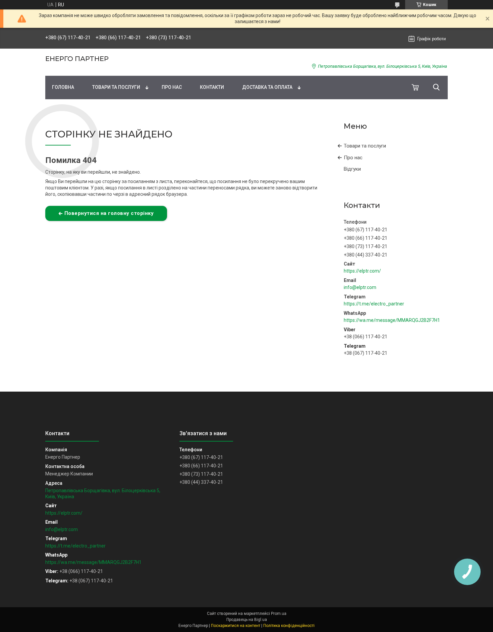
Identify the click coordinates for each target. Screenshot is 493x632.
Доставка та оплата (267, 87)
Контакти (212, 87)
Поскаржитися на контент (235, 625)
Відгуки (352, 169)
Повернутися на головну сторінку (109, 213)
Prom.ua (278, 613)
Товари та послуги (116, 87)
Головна (63, 87)
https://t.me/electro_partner (374, 303)
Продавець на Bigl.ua (246, 619)
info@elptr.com (360, 287)
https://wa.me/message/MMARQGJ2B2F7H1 (392, 320)
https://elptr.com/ (362, 271)
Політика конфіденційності (289, 625)
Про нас (172, 87)
